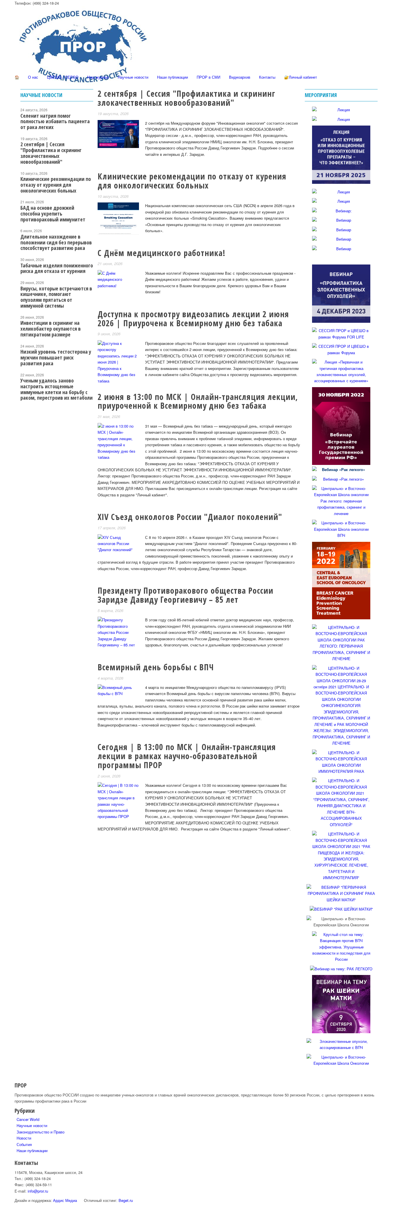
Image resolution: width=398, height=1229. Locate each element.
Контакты (267, 77)
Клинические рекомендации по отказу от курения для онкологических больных (192, 181)
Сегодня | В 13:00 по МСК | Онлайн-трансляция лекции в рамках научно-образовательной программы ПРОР (187, 755)
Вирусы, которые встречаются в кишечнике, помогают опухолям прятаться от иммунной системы (56, 297)
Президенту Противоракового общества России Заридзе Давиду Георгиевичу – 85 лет (185, 595)
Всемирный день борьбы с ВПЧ (156, 667)
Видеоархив (239, 77)
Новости (24, 1138)
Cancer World (28, 1119)
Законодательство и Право (40, 1132)
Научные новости (133, 77)
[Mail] (18, 169)
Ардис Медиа (65, 1200)
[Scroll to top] (1, 1225)
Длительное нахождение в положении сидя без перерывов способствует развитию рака (56, 242)
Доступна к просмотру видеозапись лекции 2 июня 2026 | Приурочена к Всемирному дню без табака (193, 318)
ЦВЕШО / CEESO (62, 77)
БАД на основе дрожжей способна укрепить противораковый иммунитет (52, 213)
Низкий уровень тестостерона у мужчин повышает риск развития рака (55, 357)
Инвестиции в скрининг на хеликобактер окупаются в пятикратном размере (50, 328)
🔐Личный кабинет (300, 77)
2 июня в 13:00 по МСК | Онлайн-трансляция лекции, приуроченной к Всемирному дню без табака (198, 401)
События (24, 1144)
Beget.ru (126, 1200)
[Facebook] (18, 128)
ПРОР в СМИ (208, 77)
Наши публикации (172, 77)
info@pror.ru (38, 1191)
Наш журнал (98, 77)
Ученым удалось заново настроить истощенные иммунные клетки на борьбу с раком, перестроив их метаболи (56, 389)
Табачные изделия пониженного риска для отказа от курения (56, 268)
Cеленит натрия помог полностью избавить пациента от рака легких (55, 121)
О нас (33, 77)
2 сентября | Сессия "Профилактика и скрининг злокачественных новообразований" (186, 98)
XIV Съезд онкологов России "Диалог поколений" (190, 516)
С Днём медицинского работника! (162, 252)
